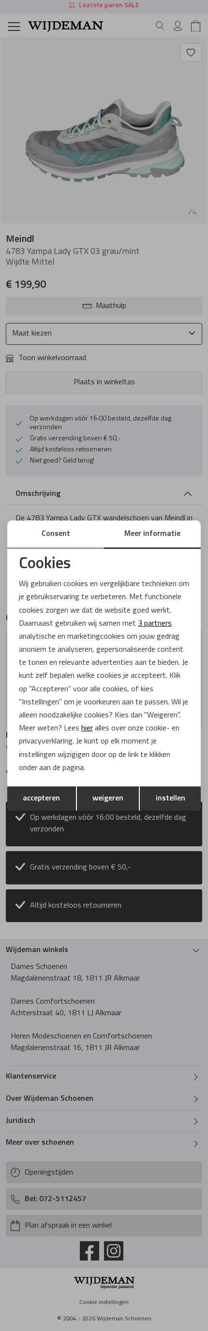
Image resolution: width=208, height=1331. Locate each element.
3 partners (155, 624)
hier (87, 728)
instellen (170, 798)
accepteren (41, 798)
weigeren (107, 798)
